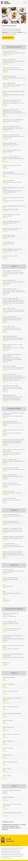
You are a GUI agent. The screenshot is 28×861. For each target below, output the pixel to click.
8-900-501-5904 (12, 32)
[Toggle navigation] (25, 2)
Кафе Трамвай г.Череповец (17, 854)
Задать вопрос (8, 37)
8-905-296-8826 (16, 30)
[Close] (26, 848)
